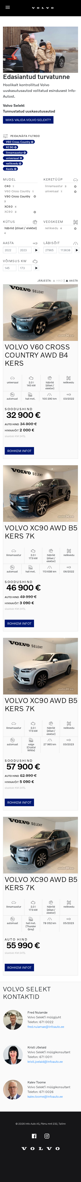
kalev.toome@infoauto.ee (45, 1096)
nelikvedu (12, 163)
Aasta (10, 168)
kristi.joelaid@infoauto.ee (45, 1061)
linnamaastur (15, 152)
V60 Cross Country (18, 141)
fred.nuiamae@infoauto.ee (46, 1026)
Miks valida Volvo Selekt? (28, 120)
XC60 (10, 206)
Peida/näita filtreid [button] (24, 136)
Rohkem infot (19, 451)
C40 (9, 186)
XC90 (10, 147)
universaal (13, 158)
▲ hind (58, 280)
